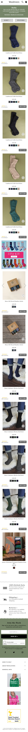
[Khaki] (15, 394)
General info (7, 669)
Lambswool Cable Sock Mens (14, 52)
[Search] (22, 2)
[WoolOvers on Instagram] (22, 652)
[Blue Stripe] (13, 307)
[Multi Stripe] (15, 307)
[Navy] (9, 58)
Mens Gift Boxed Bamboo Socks (14, 301)
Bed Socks (7, 14)
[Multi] (14, 568)
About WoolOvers (8, 666)
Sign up (14, 636)
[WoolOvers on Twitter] (14, 652)
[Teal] (16, 58)
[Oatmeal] (18, 58)
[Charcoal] (12, 58)
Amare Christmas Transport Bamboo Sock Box (14, 563)
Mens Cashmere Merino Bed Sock (14, 388)
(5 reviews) (4, 63)
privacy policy (19, 648)
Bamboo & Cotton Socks (17, 14)
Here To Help (6, 662)
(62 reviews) (4, 311)
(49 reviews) (4, 398)
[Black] (14, 58)
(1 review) (4, 573)
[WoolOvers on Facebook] (5, 652)
